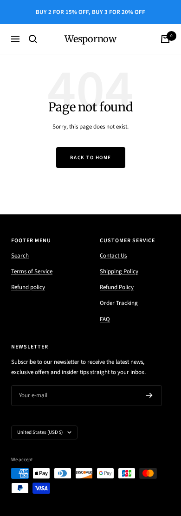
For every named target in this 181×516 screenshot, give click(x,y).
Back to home (90, 157)
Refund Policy (117, 287)
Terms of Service (31, 271)
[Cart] (165, 39)
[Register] (149, 395)
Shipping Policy (119, 271)
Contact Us (113, 256)
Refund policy (28, 287)
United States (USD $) (40, 432)
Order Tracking (119, 303)
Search (20, 256)
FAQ (105, 319)
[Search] (33, 39)
